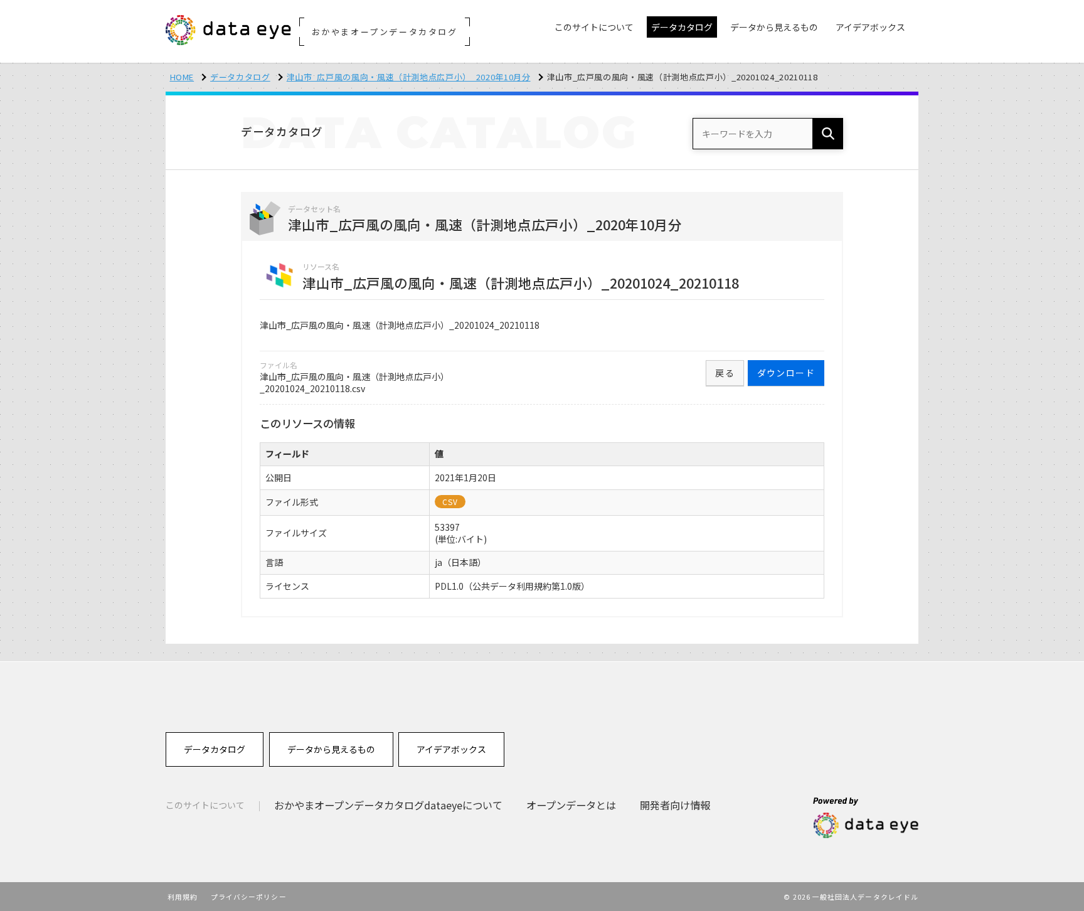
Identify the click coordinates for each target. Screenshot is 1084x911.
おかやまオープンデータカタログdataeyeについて (388, 804)
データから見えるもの (331, 749)
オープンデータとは (571, 804)
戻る (725, 372)
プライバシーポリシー (249, 897)
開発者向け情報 (675, 804)
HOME (182, 77)
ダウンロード (786, 372)
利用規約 (182, 897)
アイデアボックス (451, 749)
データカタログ (240, 77)
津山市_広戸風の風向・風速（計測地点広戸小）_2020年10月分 (409, 77)
